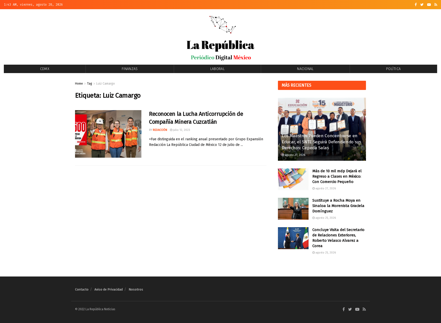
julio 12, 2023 (181, 130)
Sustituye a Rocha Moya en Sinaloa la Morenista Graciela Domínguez (338, 205)
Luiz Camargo (105, 83)
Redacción (160, 130)
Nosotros (136, 289)
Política (393, 69)
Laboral (217, 69)
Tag (89, 83)
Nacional (305, 69)
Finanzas (130, 69)
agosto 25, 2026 (325, 218)
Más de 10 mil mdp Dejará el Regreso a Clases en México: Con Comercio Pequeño (337, 176)
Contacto (82, 289)
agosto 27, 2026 (294, 155)
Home (79, 83)
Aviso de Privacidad (108, 289)
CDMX (44, 69)
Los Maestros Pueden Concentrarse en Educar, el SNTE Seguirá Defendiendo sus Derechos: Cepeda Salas (321, 142)
